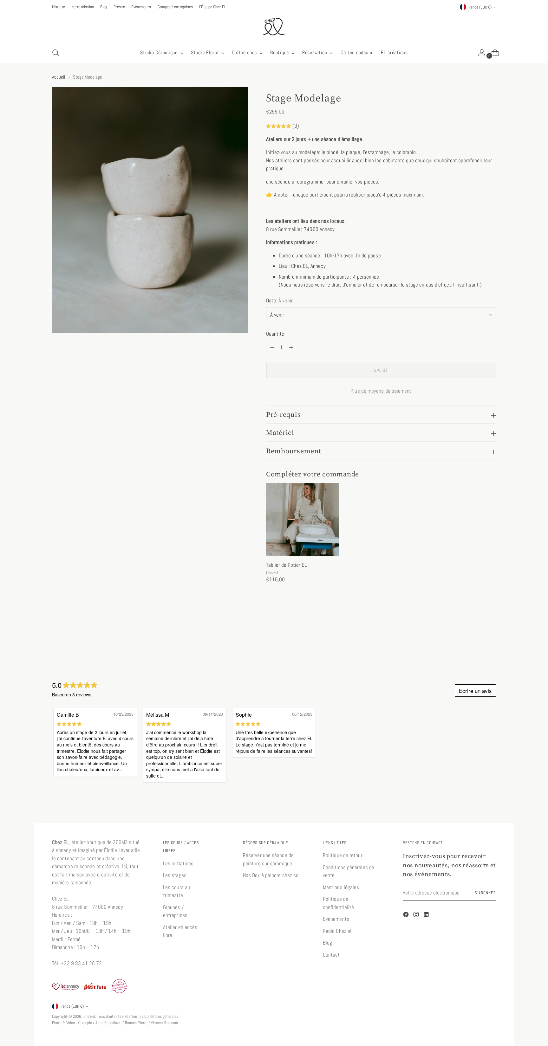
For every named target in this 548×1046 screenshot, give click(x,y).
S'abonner (485, 892)
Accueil (58, 77)
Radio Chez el (337, 930)
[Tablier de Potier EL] (302, 519)
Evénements (336, 918)
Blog (327, 942)
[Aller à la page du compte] (479, 52)
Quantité (275, 333)
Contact (331, 954)
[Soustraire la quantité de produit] (291, 347)
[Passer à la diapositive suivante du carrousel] (490, 639)
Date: (279, 300)
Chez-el (89, 1016)
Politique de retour (342, 855)
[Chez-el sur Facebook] (406, 915)
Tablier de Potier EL (286, 564)
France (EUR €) (479, 7)
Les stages (174, 875)
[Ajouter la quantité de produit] (272, 347)
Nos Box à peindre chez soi (271, 875)
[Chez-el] (274, 26)
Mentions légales (341, 887)
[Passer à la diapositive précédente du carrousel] (476, 639)
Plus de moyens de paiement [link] (380, 390)
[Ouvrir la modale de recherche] (55, 52)
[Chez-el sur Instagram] (417, 915)
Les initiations (178, 863)
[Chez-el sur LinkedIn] (427, 915)
